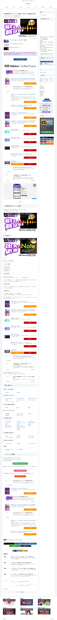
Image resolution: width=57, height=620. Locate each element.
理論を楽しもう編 (20, 425)
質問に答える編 (8, 425)
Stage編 (29, 413)
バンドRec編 (30, 421)
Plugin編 (18, 437)
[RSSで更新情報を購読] (27, 551)
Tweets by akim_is (43, 72)
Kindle (30, 108)
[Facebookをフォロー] (17, 551)
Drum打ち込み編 (8, 421)
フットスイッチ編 (20, 413)
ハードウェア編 (31, 437)
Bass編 (29, 425)
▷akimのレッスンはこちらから (20, 463)
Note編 (4, 258)
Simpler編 (18, 435)
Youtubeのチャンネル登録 (12, 54)
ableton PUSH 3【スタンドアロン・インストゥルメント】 (21, 153)
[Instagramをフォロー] (19, 551)
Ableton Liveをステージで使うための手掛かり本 (19, 112)
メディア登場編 (19, 449)
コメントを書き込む (20, 592)
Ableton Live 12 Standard (15, 137)
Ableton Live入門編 (20, 398)
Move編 (29, 407)
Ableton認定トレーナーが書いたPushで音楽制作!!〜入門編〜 (21, 105)
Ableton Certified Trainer (47, 47)
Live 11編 (18, 392)
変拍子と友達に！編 (31, 422)
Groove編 (18, 429)
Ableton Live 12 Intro (14, 129)
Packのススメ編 (8, 427)
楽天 (30, 150)
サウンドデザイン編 (31, 443)
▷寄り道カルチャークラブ (20, 476)
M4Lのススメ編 (31, 435)
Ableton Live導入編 (8, 398)
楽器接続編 (7, 413)
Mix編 (6, 424)
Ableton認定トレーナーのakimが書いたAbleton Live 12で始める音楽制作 (23, 78)
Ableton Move (13, 349)
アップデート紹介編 (8, 437)
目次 (19, 201)
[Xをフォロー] (15, 551)
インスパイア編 (8, 443)
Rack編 (29, 424)
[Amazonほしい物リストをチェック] (23, 551)
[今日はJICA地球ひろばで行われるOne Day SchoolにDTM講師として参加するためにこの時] (47, 80)
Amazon (29, 83)
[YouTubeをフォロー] (21, 551)
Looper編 (18, 443)
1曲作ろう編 (19, 421)
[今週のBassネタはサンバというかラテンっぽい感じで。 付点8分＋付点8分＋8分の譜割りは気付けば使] (51, 80)
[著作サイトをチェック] (13, 551)
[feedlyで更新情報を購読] (25, 551)
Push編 (6, 407)
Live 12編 (7, 392)
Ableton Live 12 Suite (14, 145)
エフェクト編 (7, 422)
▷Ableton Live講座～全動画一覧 (20, 59)
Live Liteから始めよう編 (32, 398)
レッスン (16, 459)
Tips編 (6, 435)
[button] (25, 546)
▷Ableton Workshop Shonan (20, 470)
